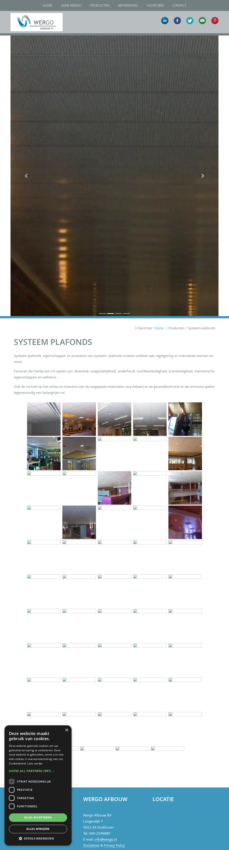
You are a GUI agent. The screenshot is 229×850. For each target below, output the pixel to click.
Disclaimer (91, 845)
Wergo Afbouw (14, 12)
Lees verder (35, 763)
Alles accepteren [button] (38, 817)
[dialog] (38, 785)
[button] (26, 176)
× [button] (66, 730)
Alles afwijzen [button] (38, 829)
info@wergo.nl (106, 839)
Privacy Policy (114, 845)
